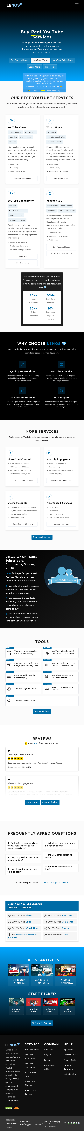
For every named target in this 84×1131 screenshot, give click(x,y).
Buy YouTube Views (22, 178)
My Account (69, 1050)
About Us (48, 1050)
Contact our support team (53, 882)
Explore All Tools (42, 711)
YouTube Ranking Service (61, 253)
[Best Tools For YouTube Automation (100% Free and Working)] (42, 970)
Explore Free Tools (61, 524)
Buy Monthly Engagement (61, 480)
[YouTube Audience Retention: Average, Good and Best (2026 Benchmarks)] (65, 970)
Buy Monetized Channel (23, 480)
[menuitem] (76, 5)
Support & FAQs (71, 1055)
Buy (22, 936)
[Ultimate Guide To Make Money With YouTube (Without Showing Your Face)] (16, 1002)
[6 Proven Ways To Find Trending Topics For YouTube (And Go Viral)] (50, 1002)
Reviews (47, 1060)
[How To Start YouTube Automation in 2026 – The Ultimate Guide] (18, 970)
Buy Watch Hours (61, 178)
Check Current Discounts (22, 524)
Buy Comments (22, 263)
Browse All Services (42, 537)
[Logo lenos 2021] (14, 5)
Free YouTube (57, 934)
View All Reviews (50, 802)
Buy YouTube (21, 915)
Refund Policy (70, 1074)
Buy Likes (23, 256)
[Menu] (76, 5)
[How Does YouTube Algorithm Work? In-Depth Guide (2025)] (33, 1002)
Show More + (32, 802)
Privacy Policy (70, 1060)
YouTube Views (32, 1050)
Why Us (47, 1055)
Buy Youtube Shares (61, 247)
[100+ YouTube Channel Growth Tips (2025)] (67, 1002)
